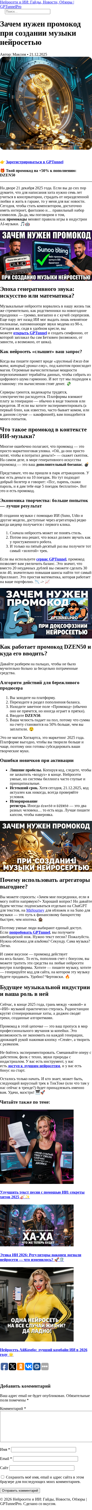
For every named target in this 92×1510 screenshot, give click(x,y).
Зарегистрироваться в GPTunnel (34, 162)
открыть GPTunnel (30, 333)
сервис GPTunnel (51, 559)
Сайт (4, 1468)
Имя (5, 1449)
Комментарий (13, 1408)
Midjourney (35, 910)
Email (6, 1458)
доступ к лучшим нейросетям (34, 1066)
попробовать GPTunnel (29, 932)
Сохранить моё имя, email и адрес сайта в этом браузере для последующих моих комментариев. (42, 1479)
